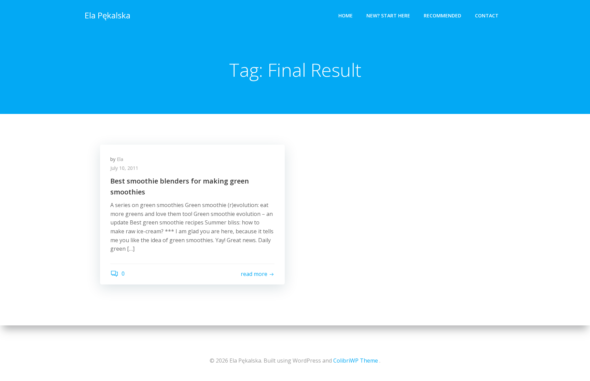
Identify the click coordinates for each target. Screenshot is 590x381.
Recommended (442, 15)
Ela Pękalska (107, 15)
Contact (486, 15)
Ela (120, 159)
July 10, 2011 (124, 168)
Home (345, 15)
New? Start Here (388, 15)
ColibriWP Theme (355, 360)
